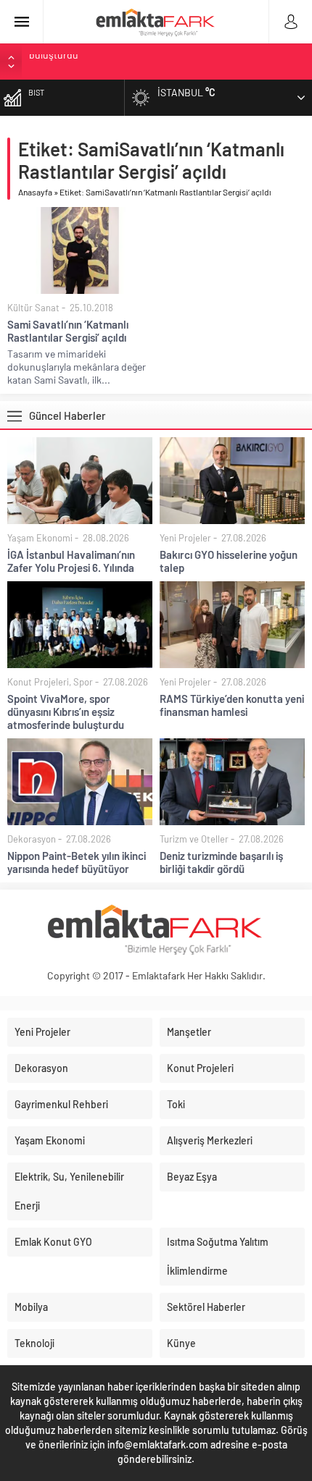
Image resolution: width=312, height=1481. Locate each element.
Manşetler (189, 1032)
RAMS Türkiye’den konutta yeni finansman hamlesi (139, 61)
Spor (83, 682)
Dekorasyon (31, 839)
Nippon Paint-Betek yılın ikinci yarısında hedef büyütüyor (76, 862)
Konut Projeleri (38, 682)
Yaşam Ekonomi (40, 538)
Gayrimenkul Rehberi (61, 1104)
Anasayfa (35, 192)
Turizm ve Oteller (194, 839)
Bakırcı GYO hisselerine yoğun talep (228, 561)
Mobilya (31, 1307)
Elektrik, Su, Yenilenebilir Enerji (69, 1191)
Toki (176, 1104)
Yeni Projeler (185, 538)
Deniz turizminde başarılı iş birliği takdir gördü (221, 862)
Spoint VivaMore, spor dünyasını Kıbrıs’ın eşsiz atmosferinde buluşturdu (65, 711)
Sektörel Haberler (206, 1307)
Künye (181, 1343)
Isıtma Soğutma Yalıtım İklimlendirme (217, 1256)
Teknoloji (34, 1343)
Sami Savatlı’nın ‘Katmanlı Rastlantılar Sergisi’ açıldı (67, 331)
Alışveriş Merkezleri (210, 1140)
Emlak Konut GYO (53, 1242)
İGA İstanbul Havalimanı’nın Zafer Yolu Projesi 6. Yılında (71, 561)
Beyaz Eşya (192, 1176)
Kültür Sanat (33, 307)
